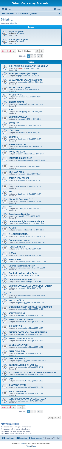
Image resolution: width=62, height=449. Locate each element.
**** (10, 164)
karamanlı (21, 97)
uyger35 (21, 216)
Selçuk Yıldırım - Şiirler (20, 87)
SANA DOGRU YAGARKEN (21, 320)
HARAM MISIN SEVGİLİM (20, 158)
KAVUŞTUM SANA (17, 152)
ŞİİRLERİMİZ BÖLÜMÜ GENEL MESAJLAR (28, 66)
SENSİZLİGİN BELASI (19, 178)
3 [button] (35, 56)
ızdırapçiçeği (22, 104)
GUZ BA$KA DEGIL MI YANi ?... (23, 365)
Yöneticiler (13, 23)
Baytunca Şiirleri (16, 31)
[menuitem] (8, 9)
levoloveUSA (22, 82)
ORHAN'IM (13, 137)
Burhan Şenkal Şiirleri (19, 39)
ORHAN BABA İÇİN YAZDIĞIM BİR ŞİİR (27, 221)
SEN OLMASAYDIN (17, 144)
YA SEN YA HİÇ (16, 95)
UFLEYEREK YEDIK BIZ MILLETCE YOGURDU (30, 307)
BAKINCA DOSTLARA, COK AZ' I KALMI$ (28, 332)
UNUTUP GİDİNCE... (18, 359)
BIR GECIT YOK (16, 326)
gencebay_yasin (24, 236)
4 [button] (38, 56)
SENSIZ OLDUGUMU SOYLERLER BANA (27, 399)
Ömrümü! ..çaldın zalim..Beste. (23, 273)
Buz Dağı (21, 139)
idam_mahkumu (24, 160)
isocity (20, 68)
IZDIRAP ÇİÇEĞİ (16, 102)
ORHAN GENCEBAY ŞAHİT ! (22, 279)
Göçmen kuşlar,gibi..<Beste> (22, 266)
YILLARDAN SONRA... (19, 234)
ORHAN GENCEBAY (18, 117)
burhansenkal (23, 401)
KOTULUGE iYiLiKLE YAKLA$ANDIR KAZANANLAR (32, 372)
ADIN (11, 109)
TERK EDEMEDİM (17, 247)
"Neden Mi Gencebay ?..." (21, 199)
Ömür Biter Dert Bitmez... (20, 240)
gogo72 (20, 76)
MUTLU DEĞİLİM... (17, 301)
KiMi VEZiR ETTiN (17, 385)
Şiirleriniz (7, 19)
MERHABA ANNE (16, 172)
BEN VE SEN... (15, 259)
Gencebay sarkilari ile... (20, 214)
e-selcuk (21, 89)
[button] (41, 56)
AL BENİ (12, 228)
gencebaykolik (23, 146)
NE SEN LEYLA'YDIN (18, 345)
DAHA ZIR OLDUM (17, 351)
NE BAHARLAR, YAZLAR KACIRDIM (25, 80)
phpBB (23, 443)
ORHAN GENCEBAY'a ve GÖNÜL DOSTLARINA (30, 286)
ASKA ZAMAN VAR (17, 391)
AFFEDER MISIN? (17, 313)
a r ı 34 (20, 275)
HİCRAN (12, 253)
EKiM (11, 379)
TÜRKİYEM (14, 131)
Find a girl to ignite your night (23, 74)
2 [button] (31, 56)
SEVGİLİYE (14, 123)
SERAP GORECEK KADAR (21, 339)
